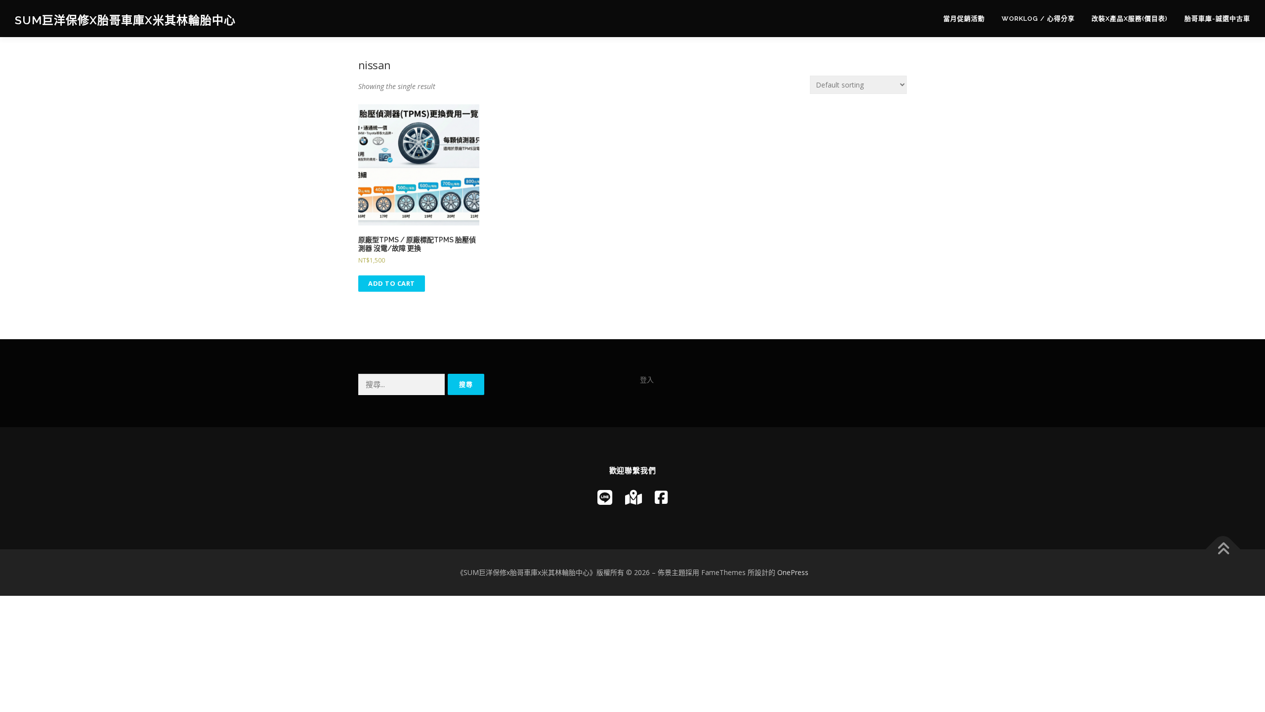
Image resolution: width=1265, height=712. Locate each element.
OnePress (792, 572)
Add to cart (391, 283)
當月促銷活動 (964, 18)
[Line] (604, 497)
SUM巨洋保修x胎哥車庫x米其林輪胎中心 (125, 20)
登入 (647, 379)
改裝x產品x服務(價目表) (1130, 18)
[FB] (661, 497)
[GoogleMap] (633, 497)
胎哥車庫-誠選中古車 (1217, 18)
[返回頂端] (1223, 549)
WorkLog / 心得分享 (1038, 18)
